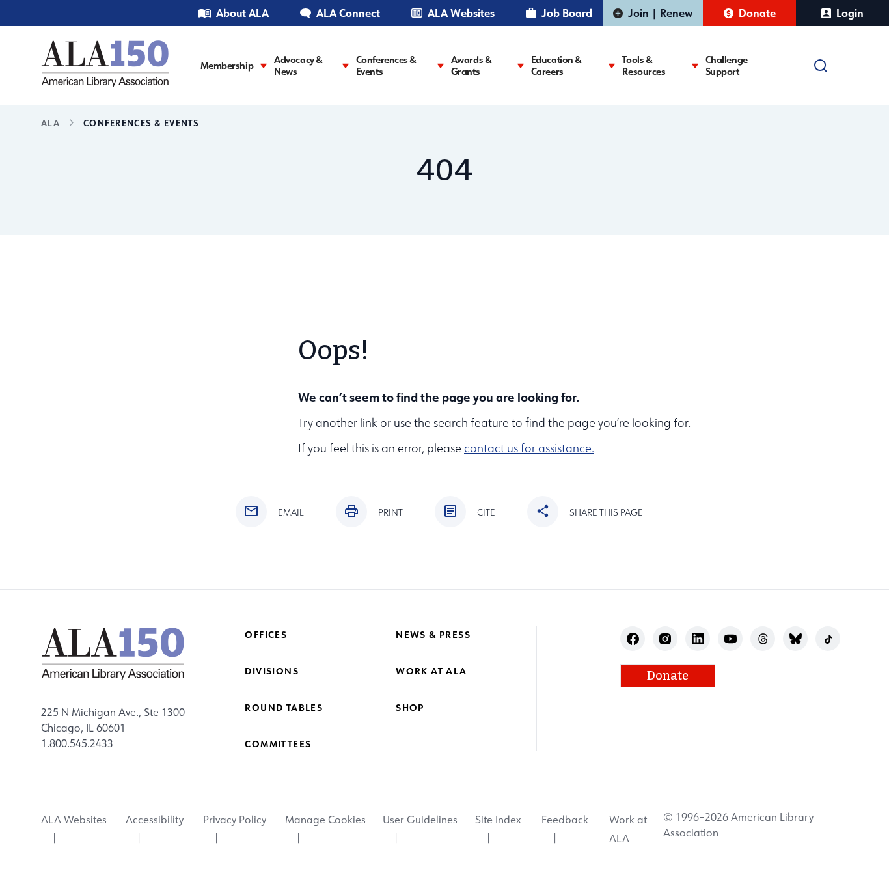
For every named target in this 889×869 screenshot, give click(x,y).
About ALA (242, 13)
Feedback (564, 820)
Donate (757, 13)
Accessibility (155, 820)
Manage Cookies (325, 820)
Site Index (498, 820)
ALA (50, 122)
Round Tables (284, 707)
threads (763, 638)
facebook (633, 639)
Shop (410, 707)
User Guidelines (420, 820)
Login (850, 13)
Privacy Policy (234, 820)
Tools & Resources (643, 65)
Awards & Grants (471, 65)
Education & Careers (556, 65)
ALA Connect (348, 13)
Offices (266, 634)
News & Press (433, 634)
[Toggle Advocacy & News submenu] (345, 65)
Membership (227, 66)
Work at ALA (431, 671)
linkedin (698, 639)
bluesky (795, 639)
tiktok (828, 638)
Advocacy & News (298, 65)
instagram (665, 638)
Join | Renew (660, 13)
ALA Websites (461, 13)
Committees (278, 744)
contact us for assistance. (529, 448)
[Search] (820, 65)
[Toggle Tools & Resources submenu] (695, 65)
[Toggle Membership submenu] (263, 65)
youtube (730, 639)
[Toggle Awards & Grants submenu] (520, 65)
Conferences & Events (386, 65)
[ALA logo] (105, 63)
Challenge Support (726, 65)
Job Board (566, 13)
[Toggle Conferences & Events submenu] (440, 65)
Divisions (272, 671)
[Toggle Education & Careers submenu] (612, 65)
